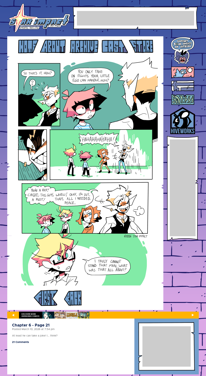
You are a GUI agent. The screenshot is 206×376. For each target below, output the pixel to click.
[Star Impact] (39, 18)
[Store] (141, 46)
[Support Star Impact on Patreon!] (183, 51)
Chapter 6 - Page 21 (31, 325)
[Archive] (84, 46)
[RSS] (183, 100)
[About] (53, 46)
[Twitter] (183, 72)
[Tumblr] (183, 86)
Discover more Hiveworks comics (30, 315)
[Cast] (114, 46)
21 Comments (20, 342)
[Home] (28, 46)
